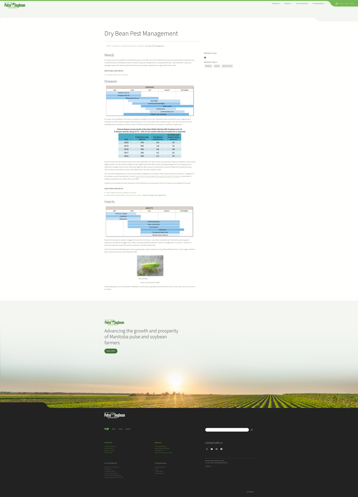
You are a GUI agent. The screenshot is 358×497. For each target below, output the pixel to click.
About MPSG (111, 351)
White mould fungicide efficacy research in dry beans (123, 195)
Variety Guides (108, 453)
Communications (161, 463)
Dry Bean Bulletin (159, 473)
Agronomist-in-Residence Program (164, 453)
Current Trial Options (109, 471)
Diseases (208, 66)
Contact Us (208, 466)
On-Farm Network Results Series (112, 475)
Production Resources (110, 446)
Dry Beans (205, 58)
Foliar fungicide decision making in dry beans (121, 192)
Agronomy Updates (109, 451)
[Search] (252, 430)
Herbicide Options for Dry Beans (117, 75)
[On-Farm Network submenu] (308, 3)
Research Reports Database (162, 448)
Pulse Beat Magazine (160, 467)
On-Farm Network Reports (111, 473)
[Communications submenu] (324, 3)
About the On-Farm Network (111, 467)
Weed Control (227, 66)
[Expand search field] (337, 4)
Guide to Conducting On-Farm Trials (113, 477)
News (156, 469)
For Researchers (159, 451)
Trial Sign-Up (107, 469)
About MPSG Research (161, 446)
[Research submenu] (291, 3)
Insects (216, 66)
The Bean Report (108, 448)
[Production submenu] (280, 3)
